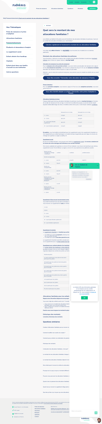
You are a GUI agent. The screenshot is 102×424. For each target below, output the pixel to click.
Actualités (77, 2)
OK (84, 298)
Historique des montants (49, 343)
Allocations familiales (57, 8)
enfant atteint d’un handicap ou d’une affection (57, 247)
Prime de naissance (41, 8)
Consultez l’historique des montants (52, 316)
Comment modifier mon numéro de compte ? (54, 332)
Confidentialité (66, 411)
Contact (71, 2)
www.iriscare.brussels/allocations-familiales (53, 403)
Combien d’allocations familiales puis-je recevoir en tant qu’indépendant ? (62, 327)
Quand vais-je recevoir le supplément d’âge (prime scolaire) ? (58, 387)
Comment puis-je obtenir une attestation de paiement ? (57, 338)
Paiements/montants (13, 43)
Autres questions (12, 72)
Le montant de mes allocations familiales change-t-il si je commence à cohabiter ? (64, 354)
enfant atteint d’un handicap (64, 241)
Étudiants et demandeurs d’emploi (18, 47)
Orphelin (9, 61)
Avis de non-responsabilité (56, 411)
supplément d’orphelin (51, 232)
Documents (84, 2)
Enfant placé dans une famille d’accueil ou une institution (17, 66)
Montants (80, 8)
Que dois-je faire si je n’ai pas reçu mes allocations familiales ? (59, 392)
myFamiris (92, 8)
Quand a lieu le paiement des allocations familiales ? (56, 381)
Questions (70, 8)
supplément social (79, 141)
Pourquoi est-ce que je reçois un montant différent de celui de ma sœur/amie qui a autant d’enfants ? (69, 370)
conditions (94, 104)
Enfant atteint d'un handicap (16, 56)
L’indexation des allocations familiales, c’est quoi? (55, 349)
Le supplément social (13, 52)
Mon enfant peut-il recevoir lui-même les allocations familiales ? (59, 365)
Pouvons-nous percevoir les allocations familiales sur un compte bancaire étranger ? (64, 376)
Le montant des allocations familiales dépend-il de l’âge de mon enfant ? (61, 360)
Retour (48, 25)
